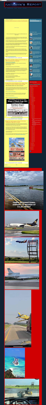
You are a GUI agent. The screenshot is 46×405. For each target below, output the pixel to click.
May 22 (33, 114)
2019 (31, 91)
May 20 (33, 116)
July (31, 102)
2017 (31, 93)
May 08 (33, 134)
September (32, 100)
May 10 (33, 132)
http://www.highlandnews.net (12, 56)
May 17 (33, 127)
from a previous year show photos (11, 91)
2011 (31, 149)
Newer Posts (6, 164)
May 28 (33, 108)
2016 (31, 94)
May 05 (33, 137)
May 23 (33, 113)
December (32, 97)
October (32, 99)
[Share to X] (20, 57)
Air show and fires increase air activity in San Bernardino (17, 20)
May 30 (33, 106)
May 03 (33, 139)
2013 (31, 147)
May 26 (33, 110)
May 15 (33, 129)
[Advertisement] (23, 13)
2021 (31, 89)
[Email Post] (18, 57)
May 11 (33, 131)
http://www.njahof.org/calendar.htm (13, 97)
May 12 (33, 130)
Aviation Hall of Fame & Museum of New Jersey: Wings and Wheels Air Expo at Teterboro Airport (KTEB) (16, 84)
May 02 (33, 140)
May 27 (33, 109)
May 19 (33, 117)
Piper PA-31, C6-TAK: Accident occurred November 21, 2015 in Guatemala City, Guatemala (16, 60)
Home (16, 164)
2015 (31, 95)
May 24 (33, 112)
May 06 (33, 136)
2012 (31, 148)
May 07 (33, 135)
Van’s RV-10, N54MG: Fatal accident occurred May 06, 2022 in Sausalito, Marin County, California (37, 56)
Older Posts (27, 164)
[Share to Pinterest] (21, 57)
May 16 (33, 128)
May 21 (33, 115)
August (32, 101)
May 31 (33, 105)
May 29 (33, 107)
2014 (31, 96)
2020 (31, 90)
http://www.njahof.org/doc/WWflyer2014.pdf (17, 117)
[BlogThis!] (19, 57)
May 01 (33, 141)
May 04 (33, 138)
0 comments (15, 57)
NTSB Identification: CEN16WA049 (10, 62)
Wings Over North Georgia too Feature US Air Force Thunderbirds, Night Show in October (16, 122)
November (32, 98)
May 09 (33, 133)
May (31, 104)
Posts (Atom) (9, 166)
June (31, 103)
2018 (31, 92)
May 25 (33, 111)
